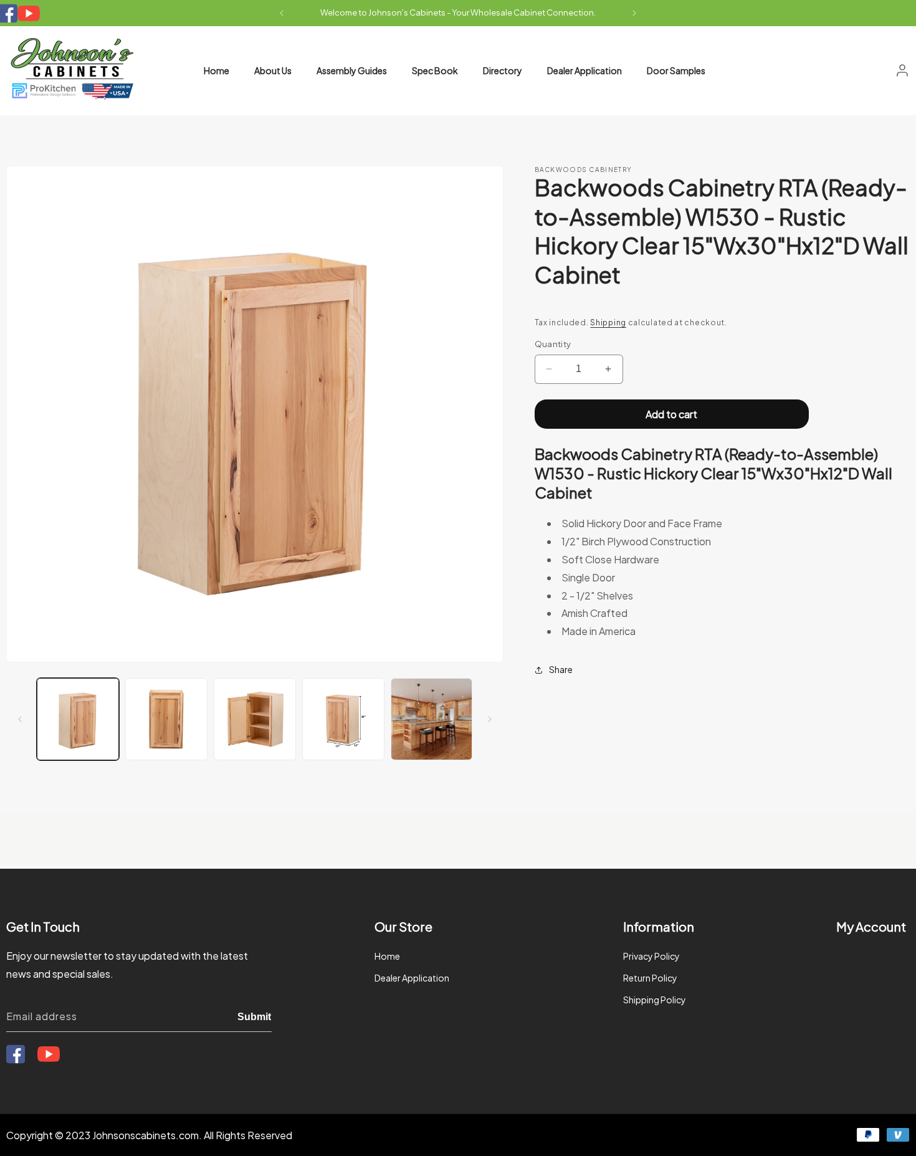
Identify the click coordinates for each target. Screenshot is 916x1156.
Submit (254, 1016)
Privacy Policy (651, 956)
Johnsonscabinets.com (145, 1135)
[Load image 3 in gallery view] (255, 719)
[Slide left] (20, 719)
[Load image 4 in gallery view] (343, 719)
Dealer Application (412, 977)
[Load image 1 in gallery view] (78, 719)
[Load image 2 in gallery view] (166, 719)
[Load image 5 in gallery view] (432, 719)
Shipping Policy (654, 1000)
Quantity (553, 344)
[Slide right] (489, 719)
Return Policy (650, 977)
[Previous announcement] (281, 13)
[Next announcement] (634, 13)
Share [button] (561, 669)
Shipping (608, 322)
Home (387, 956)
